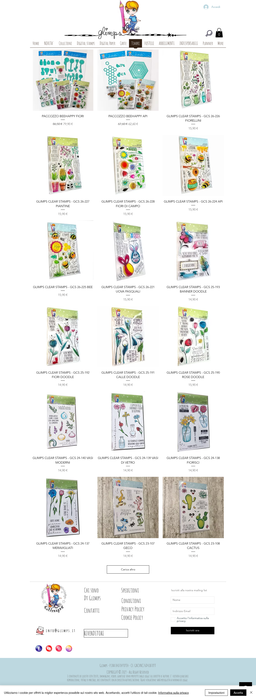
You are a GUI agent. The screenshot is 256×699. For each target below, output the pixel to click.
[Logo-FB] (39, 649)
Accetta (238, 693)
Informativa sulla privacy (173, 693)
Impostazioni (216, 693)
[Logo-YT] (49, 649)
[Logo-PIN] (59, 649)
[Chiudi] (251, 692)
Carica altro (128, 569)
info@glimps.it (61, 630)
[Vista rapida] (62, 80)
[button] (219, 32)
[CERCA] (209, 33)
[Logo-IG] (69, 649)
